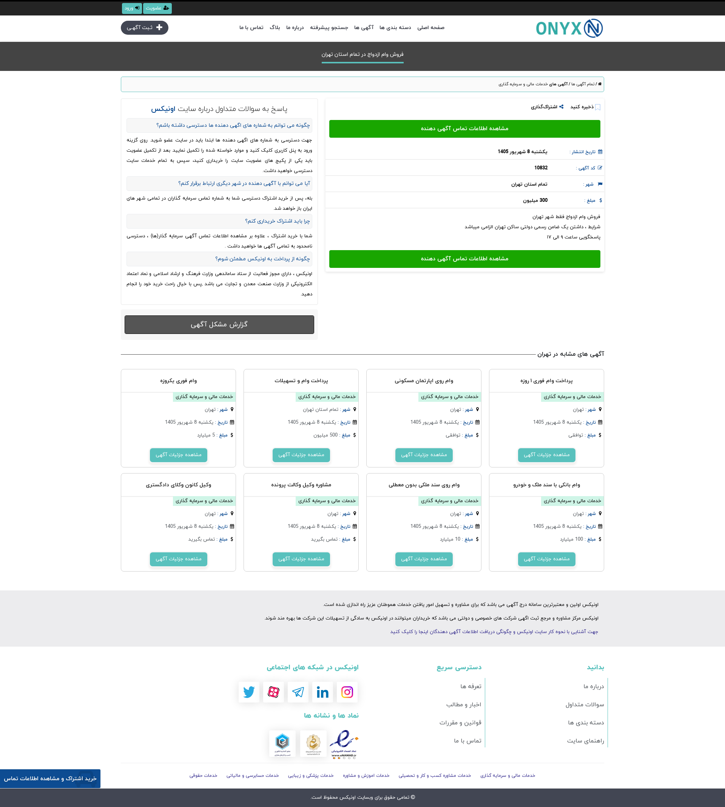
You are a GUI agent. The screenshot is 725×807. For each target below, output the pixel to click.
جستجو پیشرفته (329, 27)
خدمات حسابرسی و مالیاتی (253, 776)
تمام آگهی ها (582, 84)
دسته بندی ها (395, 27)
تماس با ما (251, 27)
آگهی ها (363, 27)
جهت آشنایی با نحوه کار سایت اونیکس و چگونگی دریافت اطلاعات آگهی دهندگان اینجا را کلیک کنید (494, 632)
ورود (129, 8)
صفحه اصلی (430, 27)
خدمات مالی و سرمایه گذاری (523, 84)
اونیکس (347, 797)
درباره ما (295, 27)
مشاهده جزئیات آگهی (547, 455)
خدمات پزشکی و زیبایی (311, 776)
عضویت (154, 8)
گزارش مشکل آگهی (219, 324)
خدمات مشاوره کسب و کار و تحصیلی (435, 776)
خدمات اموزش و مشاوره (366, 776)
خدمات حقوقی (204, 776)
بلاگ (275, 27)
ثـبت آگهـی (140, 27)
